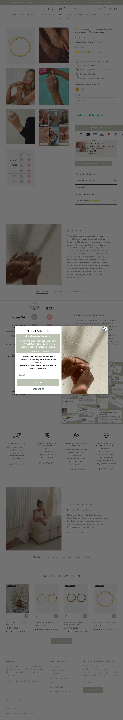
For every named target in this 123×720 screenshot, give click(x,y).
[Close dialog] (105, 329)
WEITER (38, 382)
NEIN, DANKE (38, 389)
